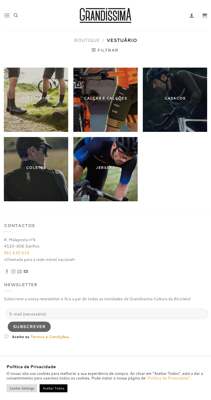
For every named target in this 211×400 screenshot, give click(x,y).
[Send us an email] (19, 271)
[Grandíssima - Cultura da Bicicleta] (105, 15)
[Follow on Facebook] (7, 271)
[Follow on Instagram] (13, 271)
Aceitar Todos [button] (53, 388)
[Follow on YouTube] (26, 271)
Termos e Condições (49, 336)
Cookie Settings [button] (22, 388)
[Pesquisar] (16, 15)
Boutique (87, 40)
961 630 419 (16, 253)
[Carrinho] (204, 15)
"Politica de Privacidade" (168, 378)
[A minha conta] (191, 15)
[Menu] (7, 15)
